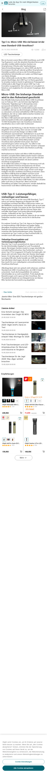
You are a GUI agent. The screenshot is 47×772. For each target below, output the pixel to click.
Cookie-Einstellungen (23, 762)
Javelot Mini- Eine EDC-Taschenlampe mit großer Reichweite (22, 297)
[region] (23, 753)
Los (42, 3)
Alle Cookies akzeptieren (23, 768)
